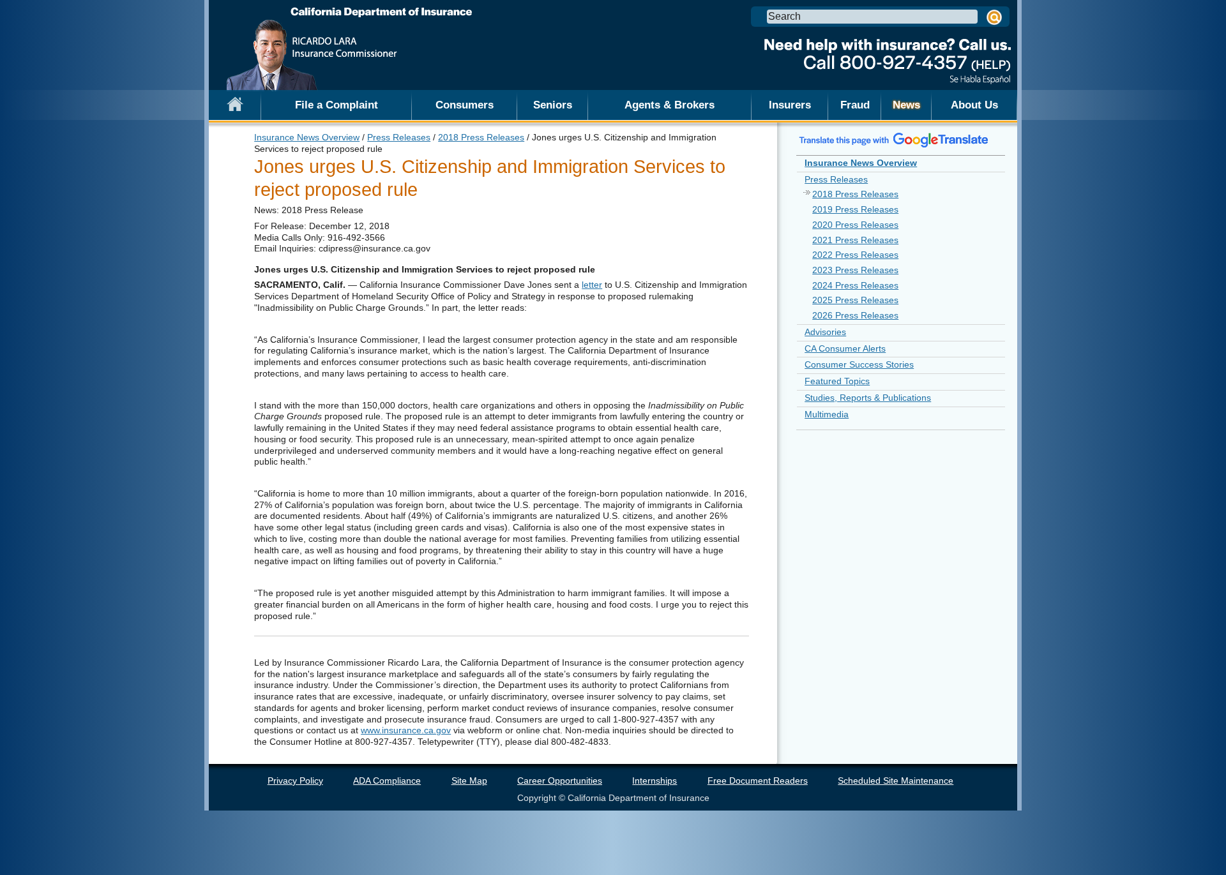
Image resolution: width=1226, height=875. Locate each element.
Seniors (552, 104)
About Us (974, 104)
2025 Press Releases (855, 300)
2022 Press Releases (855, 255)
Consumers (464, 104)
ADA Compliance (387, 780)
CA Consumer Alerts (845, 348)
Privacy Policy (295, 780)
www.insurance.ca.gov (406, 730)
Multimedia (827, 414)
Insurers (790, 104)
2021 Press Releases (855, 240)
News (906, 104)
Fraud (855, 104)
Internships (654, 780)
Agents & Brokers (669, 104)
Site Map (469, 780)
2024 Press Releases (855, 285)
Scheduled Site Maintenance (895, 780)
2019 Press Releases (855, 209)
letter (592, 285)
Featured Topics (837, 381)
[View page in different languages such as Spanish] (894, 140)
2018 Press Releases (481, 137)
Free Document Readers (758, 780)
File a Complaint (336, 104)
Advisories (825, 332)
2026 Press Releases (855, 315)
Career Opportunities (559, 780)
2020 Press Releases (855, 225)
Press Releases (398, 137)
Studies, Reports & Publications (868, 398)
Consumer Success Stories (859, 364)
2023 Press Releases (855, 270)
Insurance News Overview (306, 137)
